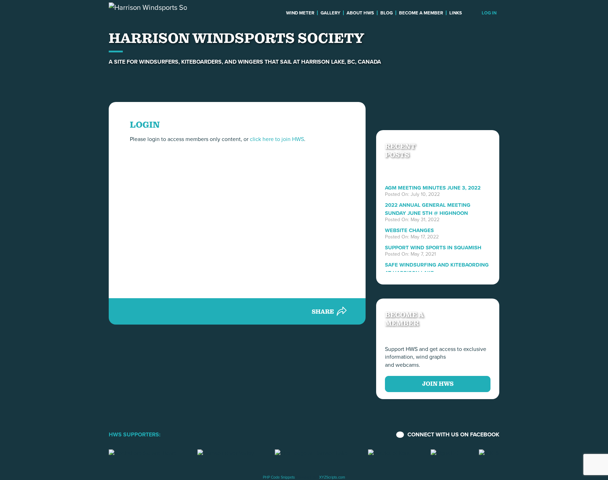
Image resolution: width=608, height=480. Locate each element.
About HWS (360, 13)
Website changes (409, 230)
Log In (489, 13)
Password (169, 190)
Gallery (330, 13)
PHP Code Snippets (279, 477)
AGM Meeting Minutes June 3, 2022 (433, 188)
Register (278, 243)
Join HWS (438, 384)
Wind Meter (300, 13)
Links (455, 13)
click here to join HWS (277, 139)
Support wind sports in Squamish (433, 247)
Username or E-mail (181, 158)
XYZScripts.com (332, 477)
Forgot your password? (237, 262)
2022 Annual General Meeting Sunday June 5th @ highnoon (427, 209)
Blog (386, 13)
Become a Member (421, 13)
